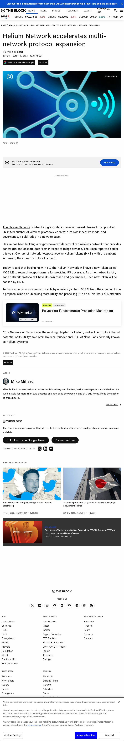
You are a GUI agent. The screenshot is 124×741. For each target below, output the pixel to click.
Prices (46, 625)
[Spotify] (77, 605)
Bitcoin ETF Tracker (53, 642)
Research (89, 621)
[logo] (13, 11)
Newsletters (8, 680)
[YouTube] (69, 605)
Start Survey (109, 162)
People (5, 689)
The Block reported (96, 249)
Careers (47, 684)
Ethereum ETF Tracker (54, 646)
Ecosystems (8, 638)
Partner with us (65, 440)
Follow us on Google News (26, 439)
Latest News (8, 621)
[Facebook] (54, 605)
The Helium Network (16, 227)
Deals (5, 630)
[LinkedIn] (40, 605)
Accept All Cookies (86, 735)
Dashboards (49, 621)
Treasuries (48, 655)
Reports (88, 625)
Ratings (47, 659)
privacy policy (34, 725)
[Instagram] (47, 605)
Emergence (8, 693)
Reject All (109, 735)
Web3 (5, 655)
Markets (6, 646)
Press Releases (10, 663)
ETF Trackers (50, 638)
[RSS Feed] (92, 605)
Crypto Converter (52, 634)
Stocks (46, 651)
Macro (5, 642)
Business (6, 625)
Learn (87, 630)
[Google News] (84, 605)
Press (46, 693)
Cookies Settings (12, 735)
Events (5, 684)
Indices (46, 630)
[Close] (118, 702)
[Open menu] (121, 10)
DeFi (4, 634)
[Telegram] (62, 605)
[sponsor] (22, 532)
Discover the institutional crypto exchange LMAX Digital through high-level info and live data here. (62, 3)
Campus (88, 638)
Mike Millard (15, 52)
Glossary (88, 634)
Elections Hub (9, 659)
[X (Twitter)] (32, 605)
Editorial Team (50, 680)
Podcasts (7, 676)
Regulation (7, 651)
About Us (48, 676)
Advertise (48, 689)
